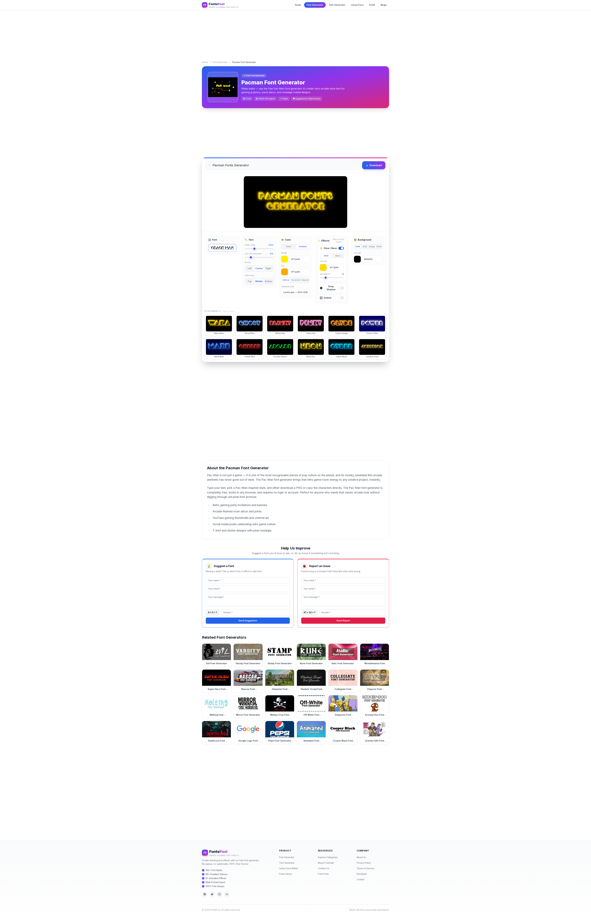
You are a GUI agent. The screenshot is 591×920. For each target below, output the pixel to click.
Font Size (259, 245)
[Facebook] (204, 894)
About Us (361, 857)
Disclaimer (362, 874)
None (379, 246)
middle (259, 281)
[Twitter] (212, 894)
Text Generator (337, 5)
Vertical (249, 275)
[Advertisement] (295, 33)
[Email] (227, 894)
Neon (337, 256)
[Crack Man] (222, 247)
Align (248, 262)
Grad (365, 246)
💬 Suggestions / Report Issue (306, 98)
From (284, 253)
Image (372, 246)
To (282, 266)
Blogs (384, 5)
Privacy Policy (364, 862)
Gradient (303, 246)
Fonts (372, 5)
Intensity (332, 274)
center (259, 268)
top (249, 281)
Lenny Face (357, 5)
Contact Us (323, 868)
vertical (286, 280)
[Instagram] (219, 894)
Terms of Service (365, 868)
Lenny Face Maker (288, 868)
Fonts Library (285, 874)
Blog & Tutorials (326, 862)
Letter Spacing (259, 254)
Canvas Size (287, 287)
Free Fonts (323, 874)
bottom (268, 281)
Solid (288, 246)
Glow (326, 256)
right (268, 268)
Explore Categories (328, 857)
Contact (360, 879)
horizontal (295, 280)
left (249, 268)
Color (323, 261)
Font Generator (315, 5)
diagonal (305, 280)
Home (298, 5)
